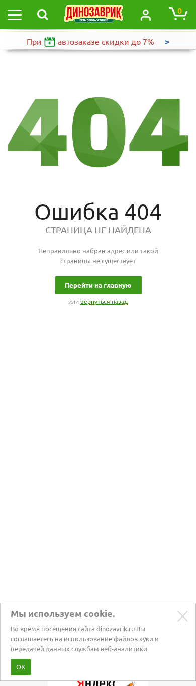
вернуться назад (104, 301)
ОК (20, 666)
